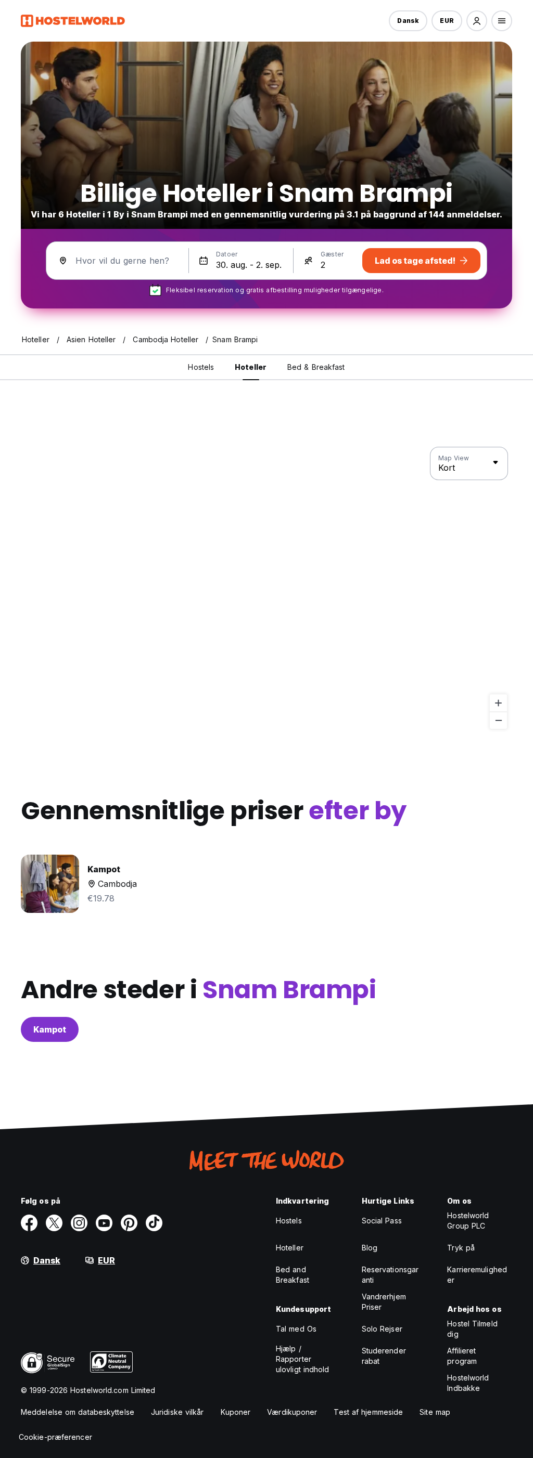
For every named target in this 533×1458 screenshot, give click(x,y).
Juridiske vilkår (177, 1412)
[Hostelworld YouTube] (104, 1223)
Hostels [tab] (201, 367)
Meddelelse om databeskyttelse (77, 1412)
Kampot (49, 1029)
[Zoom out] (498, 720)
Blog (369, 1247)
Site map (435, 1412)
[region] (266, 588)
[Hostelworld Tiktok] (154, 1223)
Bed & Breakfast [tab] (316, 367)
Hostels (289, 1220)
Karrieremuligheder (477, 1274)
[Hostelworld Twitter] (54, 1223)
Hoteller (289, 1247)
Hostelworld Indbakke (468, 1382)
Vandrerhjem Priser (384, 1301)
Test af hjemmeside (368, 1412)
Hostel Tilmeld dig (472, 1328)
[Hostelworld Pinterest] (129, 1223)
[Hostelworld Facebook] (29, 1223)
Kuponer (236, 1412)
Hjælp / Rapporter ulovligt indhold (302, 1359)
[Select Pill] (476, 20)
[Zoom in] (498, 703)
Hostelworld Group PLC (468, 1220)
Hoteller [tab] (250, 367)
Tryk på (461, 1247)
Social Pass (382, 1220)
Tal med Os (296, 1328)
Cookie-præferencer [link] (55, 1437)
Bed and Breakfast (292, 1274)
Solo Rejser (382, 1328)
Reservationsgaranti (390, 1274)
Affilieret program (462, 1355)
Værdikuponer (292, 1412)
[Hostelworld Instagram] (79, 1223)
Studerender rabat (384, 1355)
